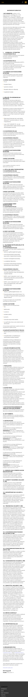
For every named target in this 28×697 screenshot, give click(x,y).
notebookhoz (4, 688)
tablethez (3, 695)
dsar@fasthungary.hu (19, 652)
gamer (2, 691)
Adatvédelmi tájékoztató (8, 667)
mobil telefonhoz (5, 693)
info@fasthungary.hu (7, 652)
